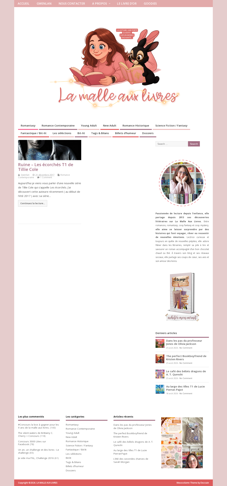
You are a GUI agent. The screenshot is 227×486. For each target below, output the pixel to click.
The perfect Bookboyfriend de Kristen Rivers (186, 357)
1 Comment (46, 177)
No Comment (185, 348)
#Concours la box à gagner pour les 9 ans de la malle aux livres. (38, 426)
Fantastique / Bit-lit (33, 133)
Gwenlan (25, 174)
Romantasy (28, 125)
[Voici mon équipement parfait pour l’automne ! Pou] (171, 459)
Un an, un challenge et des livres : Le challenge (38, 451)
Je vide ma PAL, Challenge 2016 (36, 458)
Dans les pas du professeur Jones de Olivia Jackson (184, 342)
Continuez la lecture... (32, 203)
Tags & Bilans (100, 133)
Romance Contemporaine (58, 125)
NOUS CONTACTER (72, 3)
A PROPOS (99, 3)
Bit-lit (81, 133)
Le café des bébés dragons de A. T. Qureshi (186, 372)
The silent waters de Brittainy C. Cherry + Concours (35, 434)
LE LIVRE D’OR (127, 3)
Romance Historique (136, 125)
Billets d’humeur (125, 133)
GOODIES (150, 3)
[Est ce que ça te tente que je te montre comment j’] (192, 431)
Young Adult (89, 125)
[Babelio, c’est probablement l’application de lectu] (192, 459)
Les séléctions (62, 133)
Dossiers (148, 133)
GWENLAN (44, 3)
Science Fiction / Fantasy (171, 125)
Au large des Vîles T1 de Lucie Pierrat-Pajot (185, 388)
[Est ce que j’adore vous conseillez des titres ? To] (171, 431)
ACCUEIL (23, 3)
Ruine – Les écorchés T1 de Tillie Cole (45, 167)
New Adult (109, 125)
